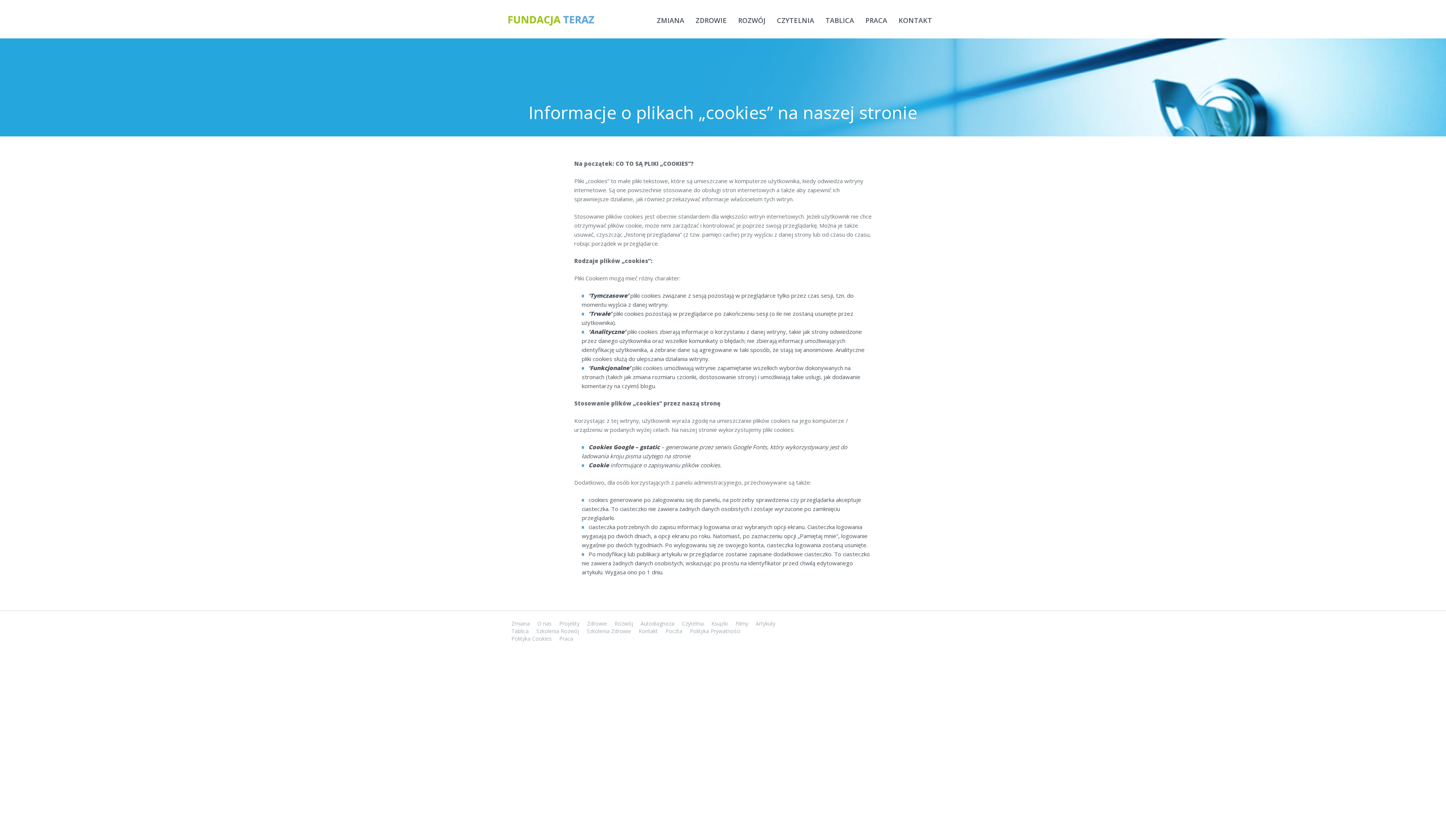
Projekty (569, 623)
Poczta (673, 631)
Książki (719, 623)
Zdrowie (711, 20)
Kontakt (915, 20)
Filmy (741, 623)
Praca (876, 20)
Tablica (839, 20)
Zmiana (670, 20)
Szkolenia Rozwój (557, 631)
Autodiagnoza (657, 623)
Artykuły (765, 623)
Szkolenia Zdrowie (609, 631)
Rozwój (752, 20)
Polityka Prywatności (715, 631)
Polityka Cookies (531, 638)
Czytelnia (795, 20)
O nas (544, 623)
